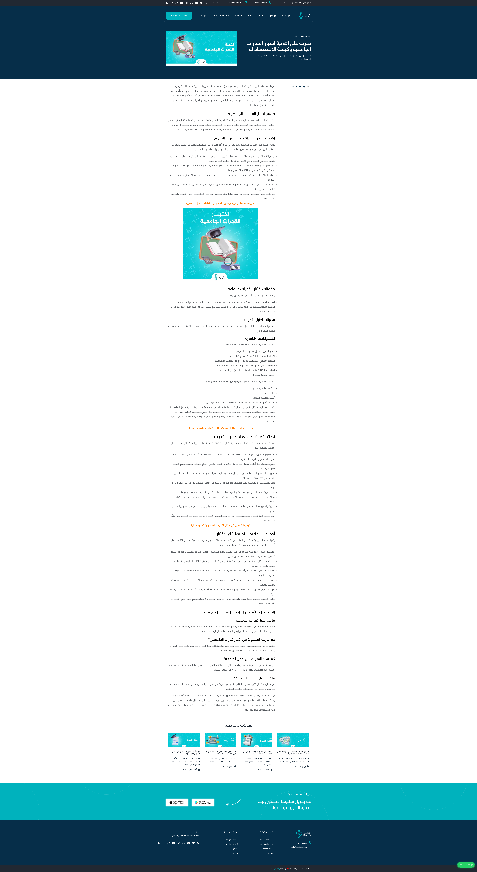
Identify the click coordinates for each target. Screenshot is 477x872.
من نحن (272, 15)
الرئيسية (286, 15)
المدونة (238, 15)
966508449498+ (260, 2)
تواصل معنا (464, 865)
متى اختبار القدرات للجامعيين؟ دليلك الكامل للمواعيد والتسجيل (220, 428)
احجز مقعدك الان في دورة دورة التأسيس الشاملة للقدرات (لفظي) (220, 203)
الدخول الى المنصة (179, 15)
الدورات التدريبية (255, 15)
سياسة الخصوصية (267, 844)
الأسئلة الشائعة (221, 15)
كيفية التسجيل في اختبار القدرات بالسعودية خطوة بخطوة (220, 525)
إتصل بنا (204, 15)
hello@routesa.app (235, 2)
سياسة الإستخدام (267, 840)
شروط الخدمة (268, 849)
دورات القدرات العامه (303, 36)
